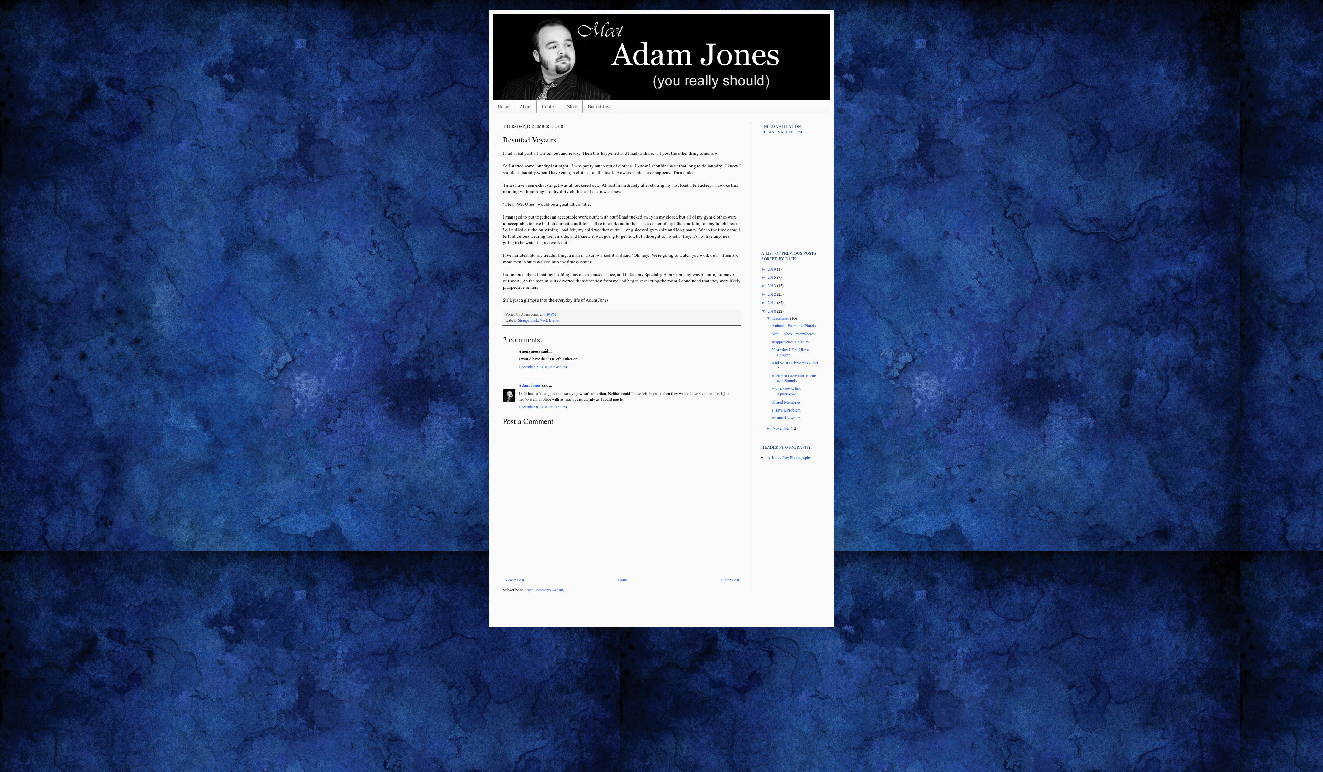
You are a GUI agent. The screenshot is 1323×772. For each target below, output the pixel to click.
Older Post (730, 579)
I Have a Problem (786, 410)
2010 (772, 311)
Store (572, 106)
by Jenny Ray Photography (789, 457)
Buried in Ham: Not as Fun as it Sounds (794, 378)
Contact (549, 106)
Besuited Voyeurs (786, 417)
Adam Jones (530, 385)
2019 (772, 269)
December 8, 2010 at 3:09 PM (543, 406)
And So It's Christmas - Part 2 (795, 365)
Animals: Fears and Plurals (794, 325)
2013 (772, 285)
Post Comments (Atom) (544, 589)
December (781, 318)
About (526, 106)
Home (503, 106)
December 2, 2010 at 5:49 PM (543, 366)
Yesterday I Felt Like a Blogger (790, 352)
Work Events (549, 320)
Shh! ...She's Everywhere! (793, 333)
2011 (772, 302)
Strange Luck (528, 320)
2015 (772, 277)
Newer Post (514, 579)
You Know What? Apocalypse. (786, 391)
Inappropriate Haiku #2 (791, 341)
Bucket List (599, 106)
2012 (772, 294)
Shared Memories (786, 402)
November (781, 428)
